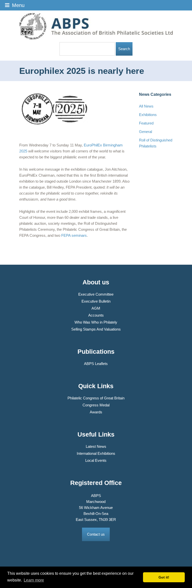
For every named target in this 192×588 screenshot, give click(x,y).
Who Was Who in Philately (95, 322)
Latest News (96, 446)
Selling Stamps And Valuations (96, 329)
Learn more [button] (34, 580)
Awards (96, 412)
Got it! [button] (163, 577)
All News (146, 106)
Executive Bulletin (96, 301)
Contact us (96, 534)
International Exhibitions (96, 453)
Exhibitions (148, 115)
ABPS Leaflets (96, 363)
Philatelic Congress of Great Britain (96, 398)
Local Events (95, 460)
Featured (146, 123)
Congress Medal (96, 405)
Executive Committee (96, 294)
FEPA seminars (74, 235)
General (145, 131)
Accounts (96, 315)
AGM (96, 308)
